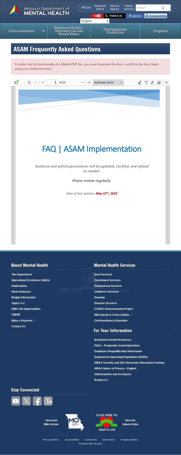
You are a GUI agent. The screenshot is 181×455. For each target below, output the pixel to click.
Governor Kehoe (100, 7)
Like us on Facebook (135, 15)
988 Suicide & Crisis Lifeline (111, 314)
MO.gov (86, 7)
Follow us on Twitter (115, 15)
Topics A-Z (18, 303)
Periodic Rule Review (90, 443)
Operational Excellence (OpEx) (30, 280)
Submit (162, 8)
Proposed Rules (129, 439)
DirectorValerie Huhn (130, 422)
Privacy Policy (51, 439)
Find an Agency (114, 7)
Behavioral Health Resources (112, 339)
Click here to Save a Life (106, 422)
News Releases (21, 291)
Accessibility (155, 15)
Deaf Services (103, 274)
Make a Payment (21, 320)
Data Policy (109, 439)
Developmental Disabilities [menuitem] (115, 31)
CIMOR (15, 314)
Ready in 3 (100, 380)
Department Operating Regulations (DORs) (121, 357)
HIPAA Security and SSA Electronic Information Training (129, 362)
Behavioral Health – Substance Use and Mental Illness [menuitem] (69, 31)
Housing (99, 297)
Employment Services (108, 286)
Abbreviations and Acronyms (112, 374)
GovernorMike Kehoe (51, 422)
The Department (21, 274)
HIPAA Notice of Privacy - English (115, 368)
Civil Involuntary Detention (110, 320)
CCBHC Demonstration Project (113, 308)
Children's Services (106, 291)
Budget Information (23, 297)
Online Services (129, 7)
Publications (19, 286)
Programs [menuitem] (160, 31)
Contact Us (18, 326)
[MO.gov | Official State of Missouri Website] (74, 422)
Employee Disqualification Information (118, 351)
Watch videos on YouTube (97, 15)
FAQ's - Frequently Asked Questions (117, 345)
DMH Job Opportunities (26, 308)
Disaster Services (105, 303)
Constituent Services (107, 280)
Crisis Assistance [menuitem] (17, 32)
